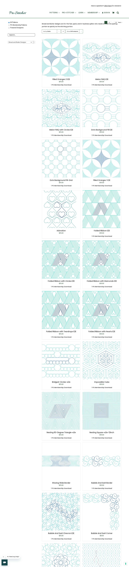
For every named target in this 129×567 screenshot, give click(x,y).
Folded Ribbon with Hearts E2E (101, 331)
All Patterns (14, 22)
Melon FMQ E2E (101, 79)
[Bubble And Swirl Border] (101, 444)
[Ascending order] (63, 31)
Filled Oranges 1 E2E (101, 180)
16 (116, 22)
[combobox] (21, 42)
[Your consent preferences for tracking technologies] (125, 563)
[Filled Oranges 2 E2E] (61, 40)
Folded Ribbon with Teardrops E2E (61, 331)
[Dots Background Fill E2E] (101, 91)
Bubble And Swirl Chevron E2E (61, 533)
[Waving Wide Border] (61, 444)
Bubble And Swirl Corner (101, 533)
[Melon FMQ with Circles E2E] (61, 91)
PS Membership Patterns (18, 25)
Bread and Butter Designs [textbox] (20, 42)
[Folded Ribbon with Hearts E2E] (101, 292)
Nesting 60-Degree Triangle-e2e (61, 432)
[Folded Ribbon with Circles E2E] (61, 242)
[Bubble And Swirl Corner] (101, 494)
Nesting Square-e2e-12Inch (102, 432)
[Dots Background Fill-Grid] (61, 141)
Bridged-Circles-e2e (61, 382)
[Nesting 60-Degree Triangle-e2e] (61, 393)
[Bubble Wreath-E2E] (61, 544)
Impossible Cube (101, 382)
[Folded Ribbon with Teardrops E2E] (61, 292)
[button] (118, 13)
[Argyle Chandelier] (101, 544)
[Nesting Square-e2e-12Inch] (101, 393)
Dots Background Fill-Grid (61, 180)
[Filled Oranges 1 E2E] (101, 141)
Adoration (61, 230)
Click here (108, 6)
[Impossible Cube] (101, 343)
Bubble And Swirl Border (101, 483)
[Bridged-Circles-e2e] (61, 343)
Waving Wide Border (61, 483)
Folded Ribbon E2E (102, 230)
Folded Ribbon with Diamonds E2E (102, 281)
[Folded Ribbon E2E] (101, 191)
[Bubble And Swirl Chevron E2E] (61, 494)
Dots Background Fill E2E (101, 130)
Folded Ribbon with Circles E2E (61, 281)
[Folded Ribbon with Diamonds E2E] (101, 242)
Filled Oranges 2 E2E (61, 79)
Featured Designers (17, 27)
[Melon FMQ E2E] (101, 40)
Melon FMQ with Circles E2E (61, 130)
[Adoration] (61, 191)
